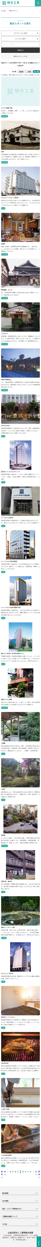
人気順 (29, 72)
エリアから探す (20, 39)
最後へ (39, 1174)
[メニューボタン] (38, 3)
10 (25, 1172)
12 (30, 1172)
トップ (3, 11)
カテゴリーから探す (20, 33)
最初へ (2, 1174)
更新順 (21, 72)
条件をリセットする (20, 56)
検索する (20, 50)
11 (28, 1172)
